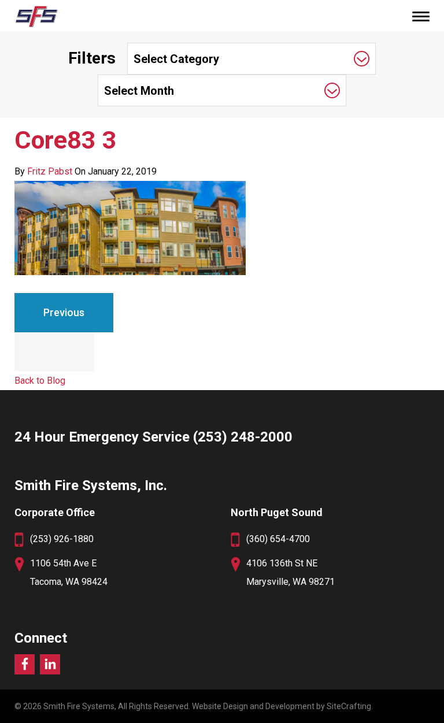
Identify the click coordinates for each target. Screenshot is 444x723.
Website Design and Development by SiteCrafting (281, 706)
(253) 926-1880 (62, 538)
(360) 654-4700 (278, 538)
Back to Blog (39, 380)
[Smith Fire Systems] (36, 16)
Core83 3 (65, 139)
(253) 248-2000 (243, 437)
